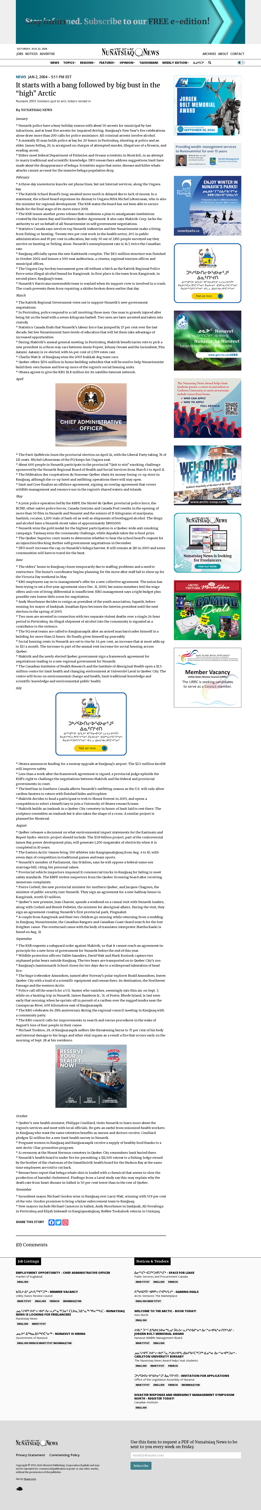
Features (106, 62)
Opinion (126, 62)
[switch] (241, 62)
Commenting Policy (64, 1455)
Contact (237, 54)
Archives (209, 54)
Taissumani (148, 62)
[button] (19, 1488)
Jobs (20, 54)
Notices (31, 54)
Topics (68, 62)
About (223, 54)
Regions (86, 62)
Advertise (47, 54)
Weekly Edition (174, 62)
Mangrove (30, 1479)
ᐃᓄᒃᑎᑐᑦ (198, 62)
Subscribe (141, 1466)
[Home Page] (130, 52)
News (54, 62)
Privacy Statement (30, 1455)
